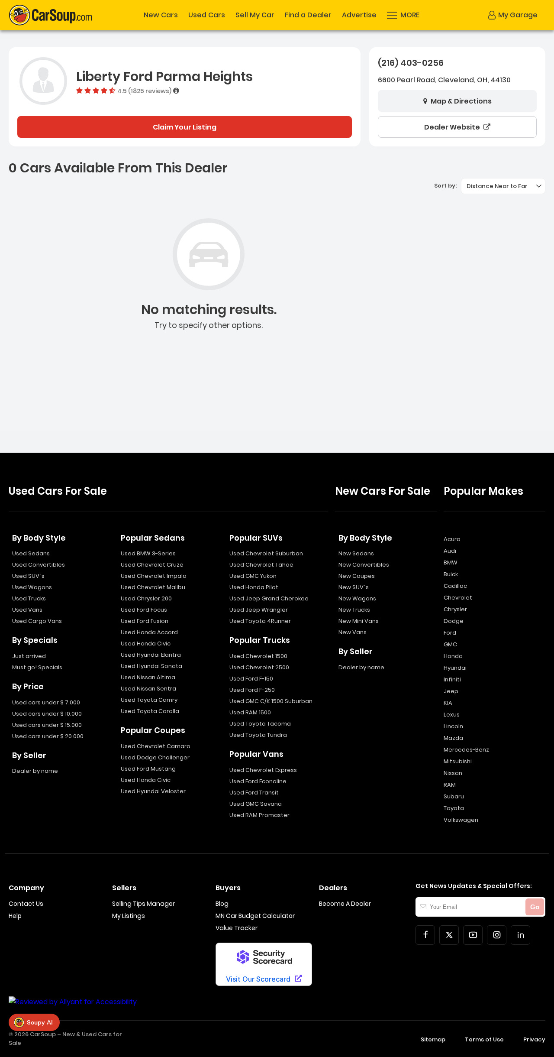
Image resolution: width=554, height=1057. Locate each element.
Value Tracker (237, 928)
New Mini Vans (358, 621)
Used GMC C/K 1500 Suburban (270, 701)
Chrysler (455, 609)
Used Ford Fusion (144, 621)
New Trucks (354, 610)
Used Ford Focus (144, 610)
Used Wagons (32, 587)
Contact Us (26, 903)
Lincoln (453, 726)
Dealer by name (35, 771)
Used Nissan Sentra (148, 688)
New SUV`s (353, 587)
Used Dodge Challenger (155, 757)
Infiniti (452, 679)
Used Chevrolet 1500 (258, 656)
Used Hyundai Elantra (151, 655)
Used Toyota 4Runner (260, 621)
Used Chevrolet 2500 (259, 667)
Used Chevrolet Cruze (152, 565)
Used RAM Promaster (259, 815)
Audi (450, 551)
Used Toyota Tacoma (260, 724)
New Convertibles (363, 565)
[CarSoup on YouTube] (473, 935)
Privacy (534, 1039)
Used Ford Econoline (258, 781)
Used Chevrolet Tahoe (261, 565)
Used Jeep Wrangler (258, 610)
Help (15, 915)
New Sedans (356, 553)
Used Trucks (29, 598)
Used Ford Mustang (148, 769)
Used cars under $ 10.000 (47, 714)
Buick (451, 574)
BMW (450, 562)
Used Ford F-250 (252, 690)
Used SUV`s (28, 576)
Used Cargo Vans (37, 621)
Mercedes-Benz (466, 750)
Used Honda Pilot (253, 587)
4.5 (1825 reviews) (144, 90)
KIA (448, 703)
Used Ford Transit (254, 792)
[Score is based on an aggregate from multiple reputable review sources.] (176, 90)
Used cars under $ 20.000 (48, 736)
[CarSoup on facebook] (425, 935)
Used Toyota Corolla (150, 711)
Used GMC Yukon (253, 576)
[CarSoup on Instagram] (496, 935)
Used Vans (27, 610)
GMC (450, 644)
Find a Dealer (308, 15)
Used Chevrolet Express (263, 770)
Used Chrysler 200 (146, 598)
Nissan (453, 773)
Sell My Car (254, 15)
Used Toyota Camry (149, 700)
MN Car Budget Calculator (255, 915)
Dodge (454, 621)
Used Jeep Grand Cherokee (269, 598)
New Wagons (357, 598)
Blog (222, 903)
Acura (452, 539)
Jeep (451, 691)
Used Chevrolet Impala (154, 576)
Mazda (453, 738)
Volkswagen (461, 820)
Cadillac (455, 586)
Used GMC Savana (255, 804)
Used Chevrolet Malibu (153, 587)
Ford (450, 633)
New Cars (161, 15)
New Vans (352, 632)
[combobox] (503, 186)
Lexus (452, 714)
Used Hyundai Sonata (151, 666)
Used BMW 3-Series (148, 553)
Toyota (454, 808)
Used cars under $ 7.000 (46, 702)
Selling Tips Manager (143, 903)
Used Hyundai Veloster (153, 791)
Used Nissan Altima (148, 677)
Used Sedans (31, 553)
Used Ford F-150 (251, 678)
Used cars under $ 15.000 (47, 725)
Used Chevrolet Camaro (155, 746)
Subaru (454, 796)
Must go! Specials (37, 667)
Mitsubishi (458, 761)
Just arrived (29, 656)
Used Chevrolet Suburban (266, 553)
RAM (450, 785)
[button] (403, 15)
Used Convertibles (38, 565)
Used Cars (206, 15)
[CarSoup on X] (449, 935)
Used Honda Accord (149, 632)
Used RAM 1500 (250, 712)
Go (534, 907)
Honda (453, 656)
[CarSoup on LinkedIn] (520, 935)
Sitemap (433, 1039)
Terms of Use (484, 1039)
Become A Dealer (345, 903)
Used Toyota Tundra (258, 735)
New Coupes (356, 576)
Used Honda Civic (146, 643)
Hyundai (455, 668)
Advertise (359, 15)
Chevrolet (458, 597)
